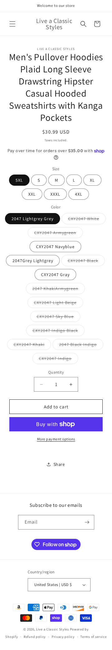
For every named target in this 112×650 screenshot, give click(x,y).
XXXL (55, 194)
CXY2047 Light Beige (58, 303)
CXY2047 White (87, 220)
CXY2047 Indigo (58, 359)
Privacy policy (63, 636)
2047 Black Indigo (81, 345)
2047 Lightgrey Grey (33, 218)
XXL (32, 194)
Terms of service (93, 636)
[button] (12, 24)
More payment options (56, 439)
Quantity (56, 372)
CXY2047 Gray (55, 274)
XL (92, 180)
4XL (78, 194)
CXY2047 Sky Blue (58, 317)
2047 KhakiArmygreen (58, 289)
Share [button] (59, 464)
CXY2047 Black (86, 261)
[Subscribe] (87, 522)
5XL (19, 180)
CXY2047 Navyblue (55, 246)
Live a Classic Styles (52, 629)
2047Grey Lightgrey (32, 260)
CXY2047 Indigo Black (59, 331)
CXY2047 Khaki (32, 345)
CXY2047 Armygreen (58, 234)
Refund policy (35, 636)
